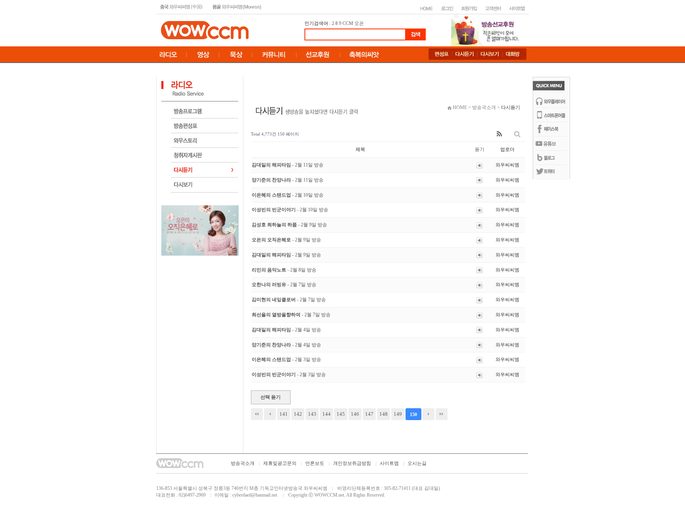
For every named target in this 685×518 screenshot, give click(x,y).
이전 (270, 414)
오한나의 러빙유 (284, 284)
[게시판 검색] (517, 134)
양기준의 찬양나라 (287, 180)
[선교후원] (487, 29)
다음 (428, 414)
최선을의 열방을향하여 (291, 314)
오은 (359, 23)
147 (369, 414)
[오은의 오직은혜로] (200, 230)
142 (298, 414)
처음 (257, 414)
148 (383, 414)
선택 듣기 (270, 397)
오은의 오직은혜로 (286, 240)
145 (341, 414)
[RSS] (499, 134)
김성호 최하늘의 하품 (289, 224)
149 (398, 414)
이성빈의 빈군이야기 (290, 209)
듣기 (479, 149)
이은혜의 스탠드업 (287, 195)
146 (355, 414)
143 (312, 414)
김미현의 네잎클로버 (289, 299)
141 (283, 414)
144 (326, 414)
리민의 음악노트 (284, 270)
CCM (347, 23)
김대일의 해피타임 (287, 165)
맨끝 (442, 414)
